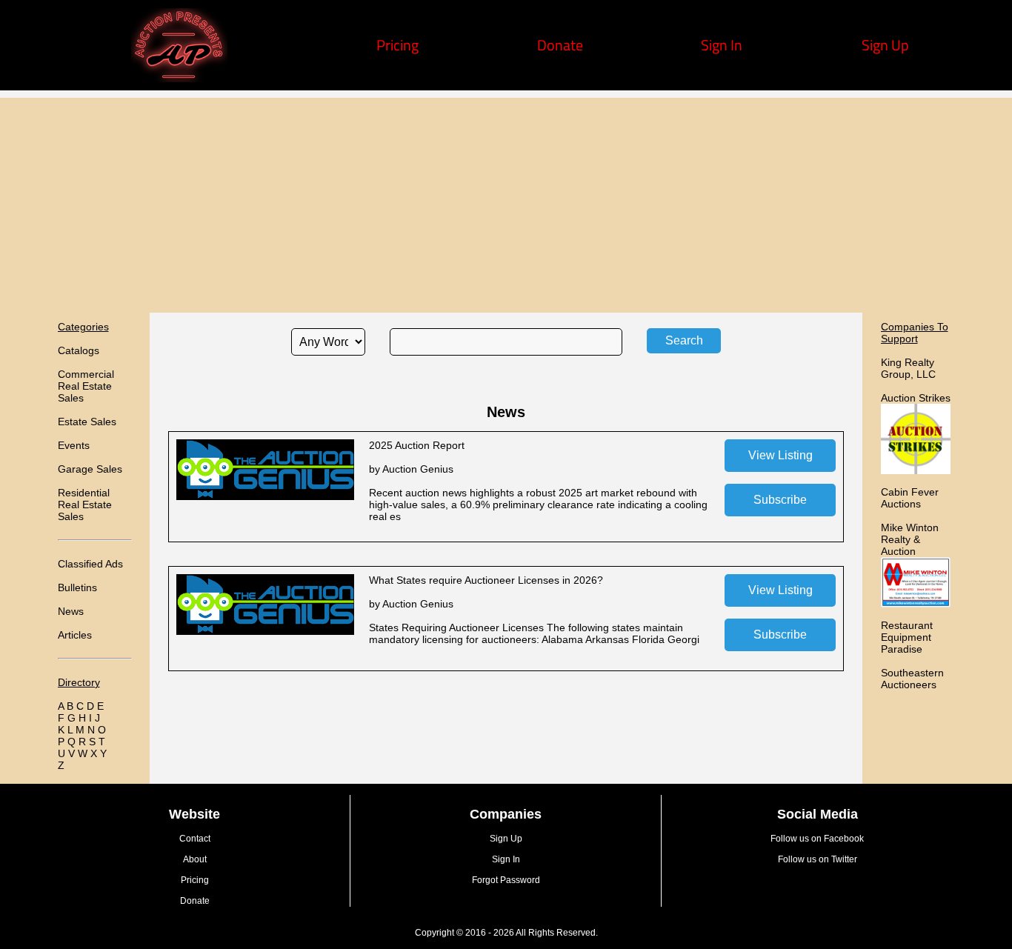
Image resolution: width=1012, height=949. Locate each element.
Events (74, 445)
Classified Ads (90, 564)
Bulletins (77, 587)
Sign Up (885, 44)
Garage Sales (90, 469)
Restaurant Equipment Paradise (907, 637)
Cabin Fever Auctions (910, 498)
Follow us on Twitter (817, 859)
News (71, 611)
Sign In (721, 44)
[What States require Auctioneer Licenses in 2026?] (265, 631)
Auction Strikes (916, 398)
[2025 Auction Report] (265, 496)
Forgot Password (506, 880)
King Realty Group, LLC (908, 368)
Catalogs (78, 350)
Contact (194, 838)
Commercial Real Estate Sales (86, 386)
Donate (560, 44)
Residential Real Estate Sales (85, 504)
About (195, 859)
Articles (75, 635)
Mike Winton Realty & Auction (910, 539)
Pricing (397, 44)
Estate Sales (87, 421)
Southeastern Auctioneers (912, 678)
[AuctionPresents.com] (179, 76)
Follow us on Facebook (817, 838)
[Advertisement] (506, 201)
